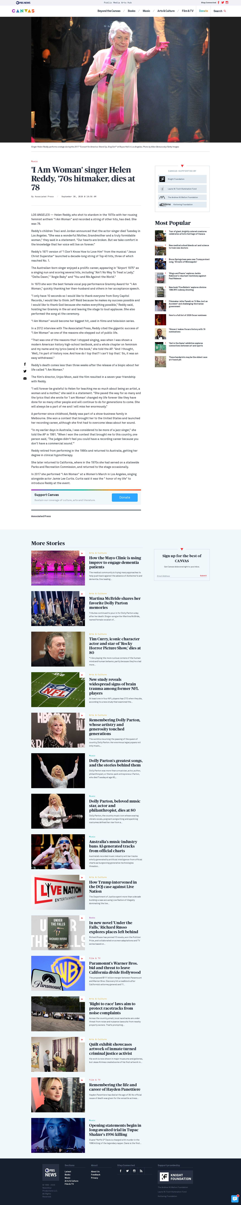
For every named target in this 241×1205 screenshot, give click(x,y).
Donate (203, 11)
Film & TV (187, 11)
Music (146, 11)
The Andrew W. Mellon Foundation (173, 1187)
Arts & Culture (165, 11)
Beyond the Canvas (108, 11)
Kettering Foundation (167, 1196)
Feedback (95, 1175)
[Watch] (58, 568)
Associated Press (44, 197)
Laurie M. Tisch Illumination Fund (172, 1192)
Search (218, 11)
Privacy (94, 1178)
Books (131, 11)
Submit (203, 576)
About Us (95, 1172)
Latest (68, 1172)
